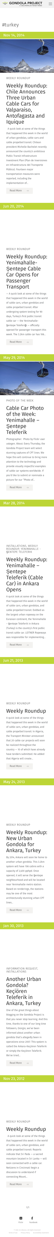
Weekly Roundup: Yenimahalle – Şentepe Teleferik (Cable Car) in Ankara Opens (26, 574)
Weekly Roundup (26, 711)
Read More (16, 191)
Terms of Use (13, 1233)
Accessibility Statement (41, 1233)
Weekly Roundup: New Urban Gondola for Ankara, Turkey (26, 841)
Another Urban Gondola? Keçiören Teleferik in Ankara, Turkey (23, 991)
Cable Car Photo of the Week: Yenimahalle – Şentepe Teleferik (25, 420)
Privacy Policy (25, 1233)
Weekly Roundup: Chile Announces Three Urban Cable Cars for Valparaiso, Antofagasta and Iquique (26, 103)
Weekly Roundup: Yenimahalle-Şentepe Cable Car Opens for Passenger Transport (26, 271)
